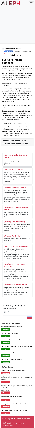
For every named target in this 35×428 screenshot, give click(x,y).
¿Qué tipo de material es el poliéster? (15, 265)
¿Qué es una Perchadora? (15, 187)
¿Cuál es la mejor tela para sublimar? (15, 156)
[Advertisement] (17, 24)
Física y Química (8, 51)
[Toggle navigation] (31, 3)
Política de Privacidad (10, 423)
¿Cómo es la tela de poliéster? (17, 246)
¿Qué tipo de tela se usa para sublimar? (16, 208)
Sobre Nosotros (8, 425)
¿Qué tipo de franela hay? (15, 222)
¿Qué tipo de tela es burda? (16, 284)
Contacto (21, 423)
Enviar (29, 318)
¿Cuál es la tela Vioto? (13, 169)
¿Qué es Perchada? (12, 236)
